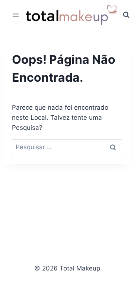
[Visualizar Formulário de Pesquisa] (126, 15)
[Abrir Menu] (16, 15)
